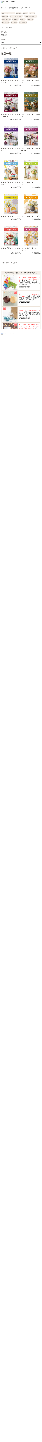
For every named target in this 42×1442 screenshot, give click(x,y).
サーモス (32, 13)
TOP (2, 27)
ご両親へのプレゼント (30, 16)
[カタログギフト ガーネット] (31, 102)
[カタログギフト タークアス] (31, 68)
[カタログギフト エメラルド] (11, 170)
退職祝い (25, 13)
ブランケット (5, 22)
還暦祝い (18, 13)
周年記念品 (5, 16)
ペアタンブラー (6, 19)
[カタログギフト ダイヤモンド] (31, 136)
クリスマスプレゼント (16, 16)
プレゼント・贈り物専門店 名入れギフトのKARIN (15, 8)
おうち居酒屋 (23, 22)
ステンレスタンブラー (8, 13)
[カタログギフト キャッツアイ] (31, 236)
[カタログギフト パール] (11, 204)
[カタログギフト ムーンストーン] (11, 102)
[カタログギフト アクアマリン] (11, 68)
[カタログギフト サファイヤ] (11, 136)
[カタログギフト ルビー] (31, 204)
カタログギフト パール (10, 216)
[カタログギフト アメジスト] (31, 170)
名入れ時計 (14, 22)
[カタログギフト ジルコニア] (11, 236)
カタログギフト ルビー (31, 216)
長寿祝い (22, 19)
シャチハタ (15, 19)
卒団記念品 (30, 19)
